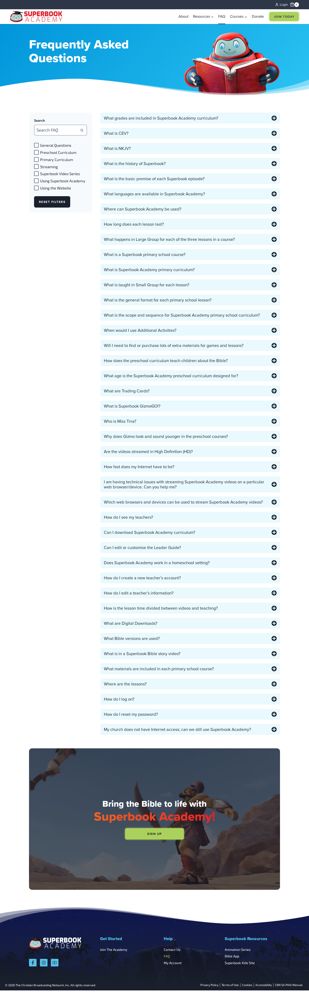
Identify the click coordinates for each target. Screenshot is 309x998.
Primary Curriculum (56, 159)
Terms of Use (230, 985)
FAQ (221, 16)
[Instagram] (44, 962)
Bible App (232, 956)
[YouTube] (54, 962)
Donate (258, 16)
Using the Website (55, 188)
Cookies (247, 985)
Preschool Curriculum (58, 152)
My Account (173, 963)
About (183, 16)
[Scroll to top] (295, 985)
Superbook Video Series (60, 173)
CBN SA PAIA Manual (288, 985)
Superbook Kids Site (240, 963)
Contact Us (172, 949)
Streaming (49, 166)
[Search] (82, 130)
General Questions (55, 145)
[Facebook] (33, 962)
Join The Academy (113, 949)
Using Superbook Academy (62, 181)
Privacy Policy (209, 985)
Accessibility (263, 985)
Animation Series (238, 949)
